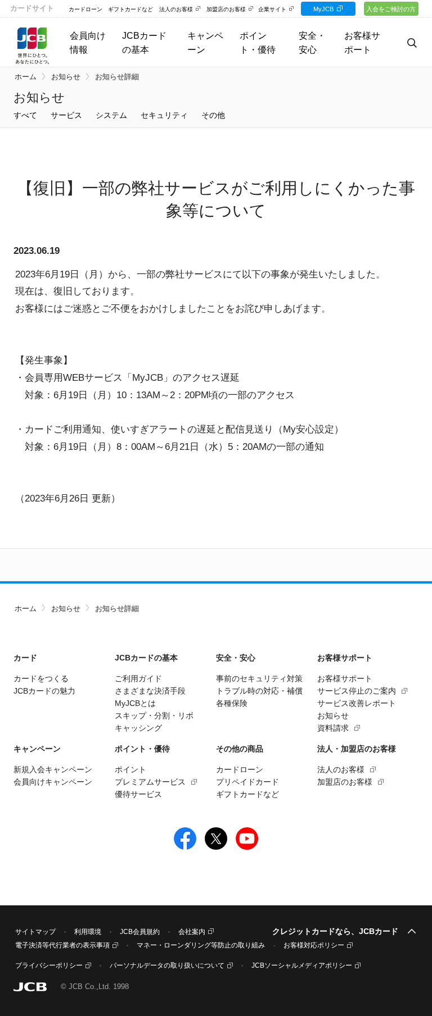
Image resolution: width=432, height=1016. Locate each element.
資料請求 (333, 727)
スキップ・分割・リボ (154, 715)
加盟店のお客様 (226, 9)
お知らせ (65, 77)
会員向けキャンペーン (53, 781)
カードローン (85, 9)
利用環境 (87, 932)
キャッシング (138, 727)
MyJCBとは (135, 703)
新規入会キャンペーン (53, 769)
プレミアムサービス (150, 781)
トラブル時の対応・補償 (259, 690)
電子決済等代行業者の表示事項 (62, 945)
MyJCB (323, 9)
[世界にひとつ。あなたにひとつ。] (32, 45)
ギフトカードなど (130, 9)
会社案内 (191, 932)
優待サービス (138, 794)
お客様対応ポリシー (314, 945)
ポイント (130, 769)
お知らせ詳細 (117, 77)
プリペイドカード (247, 781)
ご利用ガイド (138, 678)
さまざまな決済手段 (150, 690)
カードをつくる (41, 678)
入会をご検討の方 (391, 9)
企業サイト (272, 9)
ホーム (26, 77)
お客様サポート (344, 678)
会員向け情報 (88, 42)
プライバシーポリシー (49, 965)
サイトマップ (35, 932)
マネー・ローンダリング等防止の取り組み (201, 945)
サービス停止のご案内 (356, 690)
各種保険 (232, 703)
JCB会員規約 (140, 932)
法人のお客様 (176, 9)
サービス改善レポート (356, 703)
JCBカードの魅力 (44, 690)
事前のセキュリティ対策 (259, 678)
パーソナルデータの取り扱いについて (167, 965)
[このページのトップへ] (411, 931)
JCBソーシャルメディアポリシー (301, 965)
